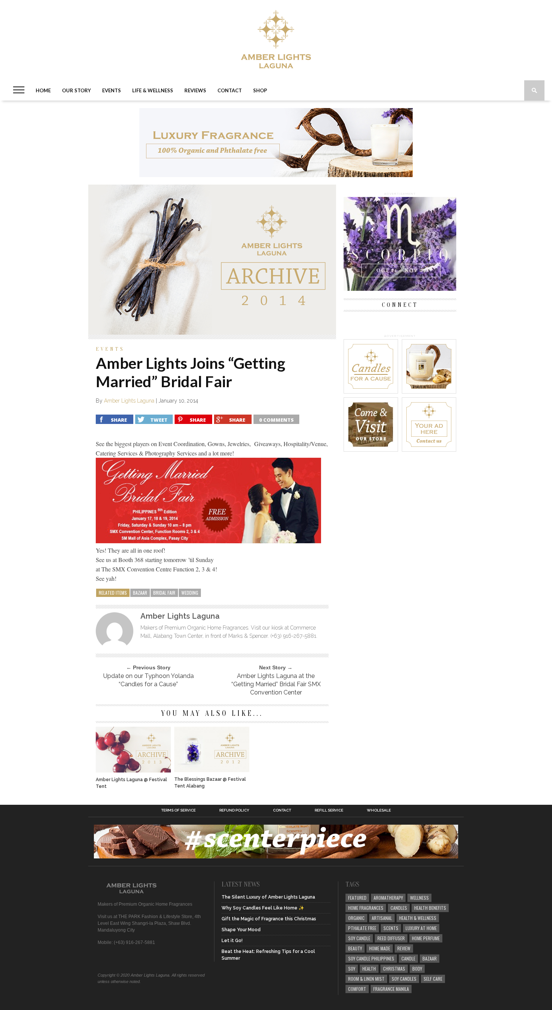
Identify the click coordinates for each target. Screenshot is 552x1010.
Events (111, 90)
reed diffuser (391, 938)
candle (408, 958)
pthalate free (362, 928)
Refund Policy (234, 810)
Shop (260, 90)
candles (399, 908)
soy (351, 968)
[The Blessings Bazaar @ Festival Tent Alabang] (211, 770)
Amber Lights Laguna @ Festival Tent (131, 783)
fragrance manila (391, 989)
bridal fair (164, 592)
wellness (419, 897)
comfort (357, 989)
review (403, 948)
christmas (394, 968)
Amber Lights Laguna (129, 401)
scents (390, 928)
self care (433, 978)
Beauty (355, 948)
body (417, 968)
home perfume (426, 938)
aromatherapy (388, 897)
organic (356, 918)
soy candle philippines (371, 958)
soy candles (404, 978)
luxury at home (421, 928)
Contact (229, 90)
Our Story (76, 90)
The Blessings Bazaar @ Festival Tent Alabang (210, 783)
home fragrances (365, 908)
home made (379, 948)
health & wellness (417, 918)
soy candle (359, 938)
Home (43, 90)
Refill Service (329, 810)
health (369, 968)
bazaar (140, 592)
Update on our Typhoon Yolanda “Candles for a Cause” (148, 680)
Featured (357, 897)
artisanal (382, 918)
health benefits (430, 908)
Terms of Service (178, 810)
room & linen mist (366, 978)
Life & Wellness (152, 90)
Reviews (195, 90)
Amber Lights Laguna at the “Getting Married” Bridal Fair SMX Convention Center (276, 684)
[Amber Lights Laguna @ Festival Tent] (133, 770)
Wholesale (379, 810)
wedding (189, 592)
